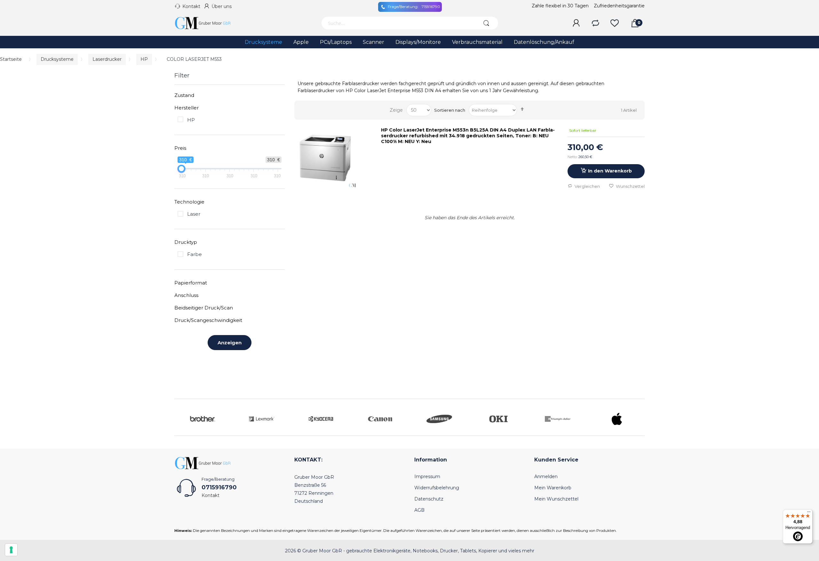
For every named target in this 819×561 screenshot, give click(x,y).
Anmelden (546, 476)
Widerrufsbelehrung (436, 488)
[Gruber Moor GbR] (208, 23)
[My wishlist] (615, 23)
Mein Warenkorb (552, 488)
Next (638, 417)
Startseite (11, 59)
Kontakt (191, 6)
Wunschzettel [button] (630, 186)
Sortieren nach (449, 110)
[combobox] (397, 23)
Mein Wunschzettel (556, 499)
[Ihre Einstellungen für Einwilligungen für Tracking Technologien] (11, 550)
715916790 (414, 6)
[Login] (576, 23)
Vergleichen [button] (587, 186)
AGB (419, 510)
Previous (181, 417)
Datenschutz (428, 499)
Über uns (221, 6)
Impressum (427, 476)
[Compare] (595, 23)
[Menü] (809, 513)
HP (144, 59)
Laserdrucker (107, 59)
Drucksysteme (57, 59)
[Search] (486, 23)
